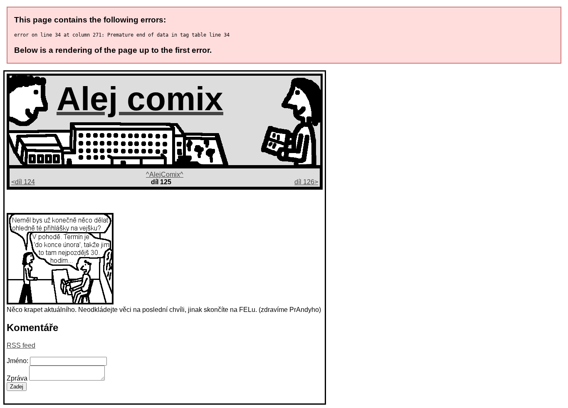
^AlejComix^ (164, 174)
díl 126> (306, 181)
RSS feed (21, 345)
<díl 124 (23, 181)
